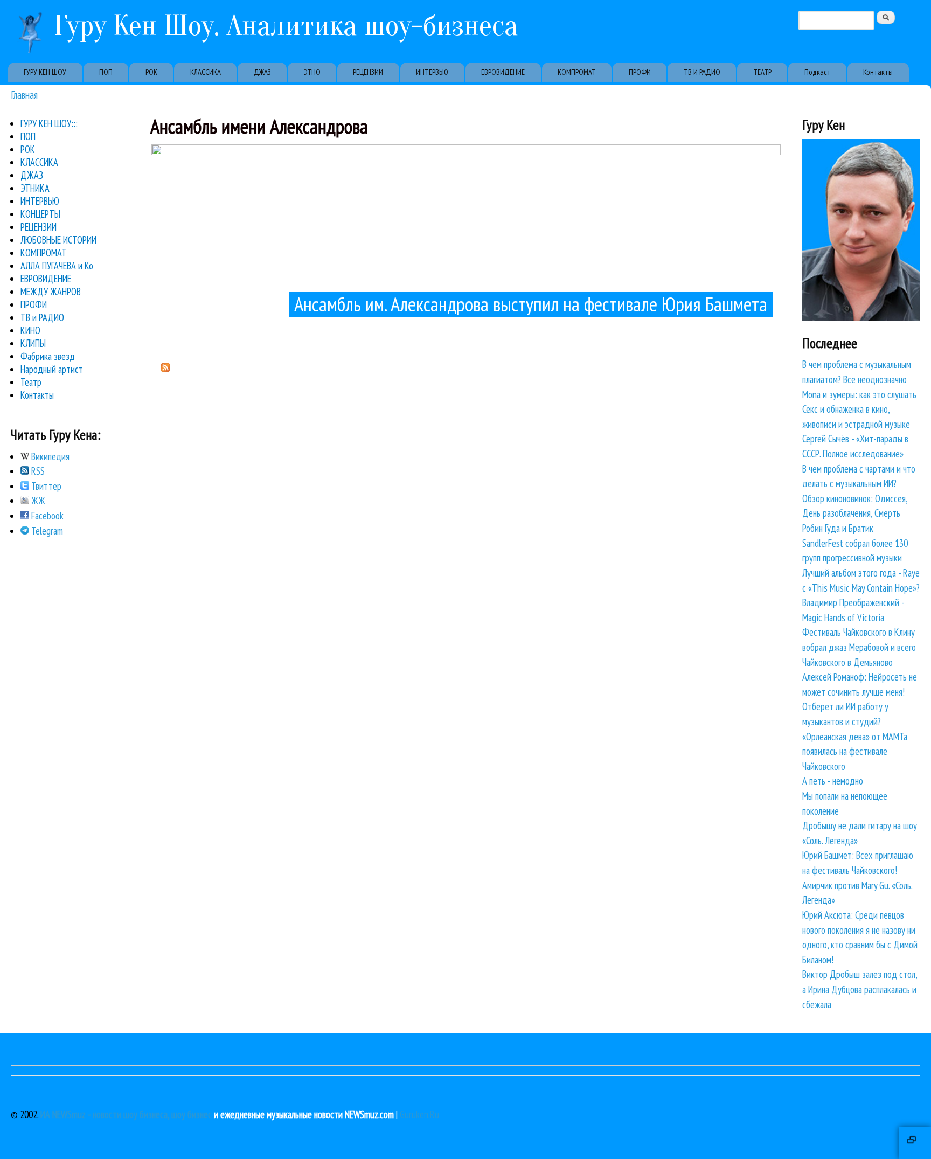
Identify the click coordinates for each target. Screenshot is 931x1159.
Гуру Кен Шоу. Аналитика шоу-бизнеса (286, 26)
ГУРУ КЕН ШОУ (45, 72)
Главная (24, 94)
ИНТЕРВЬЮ (432, 72)
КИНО (30, 330)
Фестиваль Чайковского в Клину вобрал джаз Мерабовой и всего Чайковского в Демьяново (859, 647)
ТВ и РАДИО (42, 317)
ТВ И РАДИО (702, 72)
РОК (151, 72)
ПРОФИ (640, 72)
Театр (30, 382)
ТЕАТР (762, 72)
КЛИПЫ (33, 343)
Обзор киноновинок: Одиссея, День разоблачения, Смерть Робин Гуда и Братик (854, 513)
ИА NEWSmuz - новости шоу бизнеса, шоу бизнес (126, 1114)
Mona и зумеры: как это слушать (859, 394)
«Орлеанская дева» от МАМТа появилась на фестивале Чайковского (854, 751)
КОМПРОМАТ (577, 72)
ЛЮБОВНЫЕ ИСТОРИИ (58, 239)
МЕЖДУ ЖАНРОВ (50, 291)
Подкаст (817, 72)
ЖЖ (37, 500)
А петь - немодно (832, 780)
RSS (37, 470)
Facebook (46, 515)
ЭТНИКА (35, 188)
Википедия (49, 456)
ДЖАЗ (262, 72)
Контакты (878, 72)
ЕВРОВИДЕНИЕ (503, 72)
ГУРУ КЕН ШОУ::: (49, 123)
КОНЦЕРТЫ (40, 213)
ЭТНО (312, 72)
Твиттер (45, 486)
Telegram (46, 530)
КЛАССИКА (205, 72)
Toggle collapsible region (915, 1143)
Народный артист (51, 369)
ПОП (106, 72)
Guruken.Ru (419, 1114)
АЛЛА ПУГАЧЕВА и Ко (56, 265)
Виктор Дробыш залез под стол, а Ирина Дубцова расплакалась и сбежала (859, 989)
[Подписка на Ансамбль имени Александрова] (165, 368)
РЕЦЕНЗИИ (368, 72)
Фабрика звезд (47, 356)
